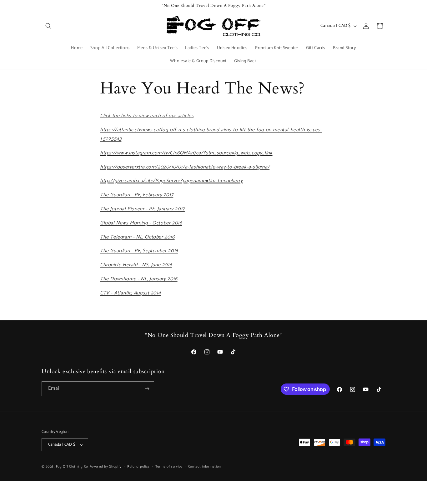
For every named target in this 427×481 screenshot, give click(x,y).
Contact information (204, 466)
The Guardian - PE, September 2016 (139, 251)
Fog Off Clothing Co (72, 466)
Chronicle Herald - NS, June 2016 (136, 265)
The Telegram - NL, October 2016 (137, 237)
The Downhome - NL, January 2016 (139, 279)
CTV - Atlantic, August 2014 (130, 293)
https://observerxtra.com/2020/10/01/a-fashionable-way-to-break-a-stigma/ (184, 167)
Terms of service (168, 466)
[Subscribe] (147, 388)
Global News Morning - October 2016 (141, 223)
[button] (48, 26)
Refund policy (138, 466)
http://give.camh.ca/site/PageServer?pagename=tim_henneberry (171, 181)
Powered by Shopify (105, 466)
